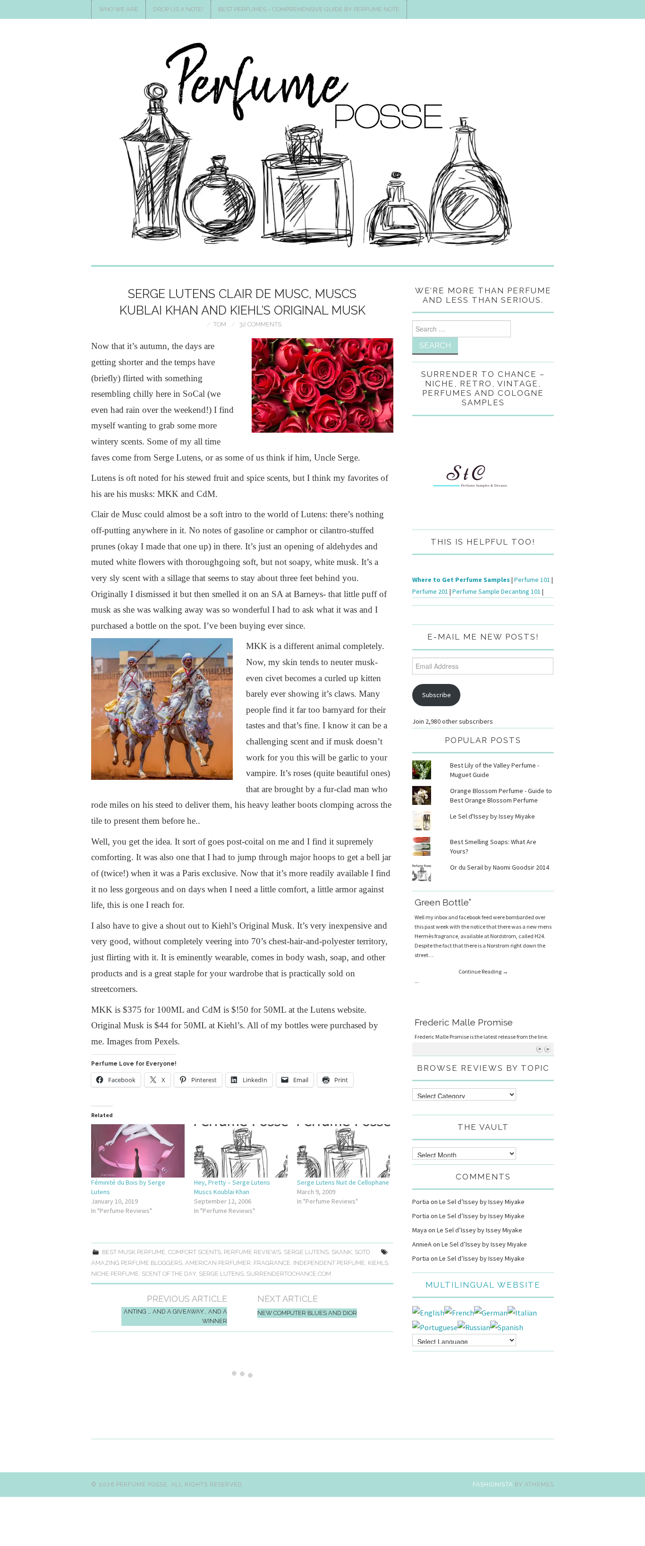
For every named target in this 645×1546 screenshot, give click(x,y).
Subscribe (436, 695)
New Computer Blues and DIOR (307, 1312)
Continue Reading (483, 962)
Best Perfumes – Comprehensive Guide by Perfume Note (308, 9)
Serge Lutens (306, 1252)
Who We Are (118, 9)
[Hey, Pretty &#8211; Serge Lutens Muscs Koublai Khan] (241, 1151)
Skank (341, 1252)
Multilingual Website (483, 1285)
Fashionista (493, 1484)
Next (547, 1048)
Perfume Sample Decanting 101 (496, 591)
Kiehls (378, 1262)
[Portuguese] (435, 1326)
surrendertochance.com (288, 1273)
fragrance (272, 1262)
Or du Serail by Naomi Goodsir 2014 (499, 867)
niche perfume (115, 1273)
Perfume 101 (532, 579)
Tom (219, 324)
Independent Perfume (329, 1262)
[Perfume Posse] (322, 146)
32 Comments (260, 324)
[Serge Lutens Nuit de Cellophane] (343, 1151)
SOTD (362, 1252)
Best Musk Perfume (133, 1252)
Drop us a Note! (178, 9)
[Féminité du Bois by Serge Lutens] (138, 1151)
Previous (539, 1048)
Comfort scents (194, 1252)
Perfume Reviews (252, 1252)
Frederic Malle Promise (464, 903)
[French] (459, 1312)
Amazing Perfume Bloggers (136, 1262)
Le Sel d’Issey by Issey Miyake (482, 1201)
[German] (491, 1312)
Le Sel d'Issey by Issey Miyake (492, 816)
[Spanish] (506, 1326)
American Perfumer (218, 1262)
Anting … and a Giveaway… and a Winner (175, 1316)
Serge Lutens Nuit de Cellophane (343, 1182)
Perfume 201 (430, 591)
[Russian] (474, 1326)
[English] (428, 1312)
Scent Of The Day (169, 1273)
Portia (420, 1201)
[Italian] (522, 1312)
